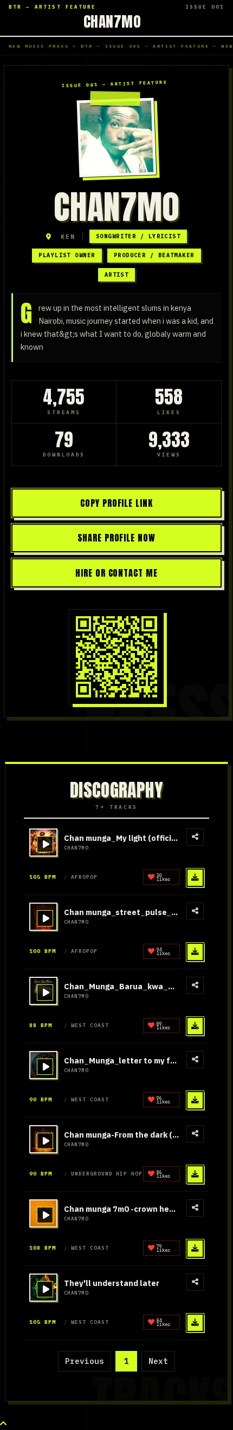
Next (158, 1361)
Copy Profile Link (116, 503)
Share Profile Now (116, 537)
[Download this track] (195, 878)
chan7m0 (112, 20)
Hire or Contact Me (116, 572)
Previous (84, 1361)
